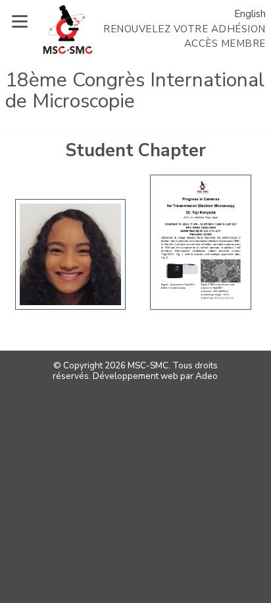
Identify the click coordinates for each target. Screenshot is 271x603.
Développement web (135, 376)
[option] (70, 258)
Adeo (206, 376)
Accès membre (225, 43)
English (250, 13)
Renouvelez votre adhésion (184, 29)
